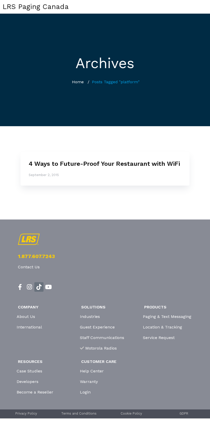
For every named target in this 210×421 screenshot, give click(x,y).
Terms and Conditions (79, 413)
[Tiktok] (39, 287)
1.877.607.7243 (36, 256)
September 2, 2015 (44, 175)
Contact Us (29, 266)
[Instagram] (29, 287)
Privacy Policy (26, 413)
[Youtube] (48, 287)
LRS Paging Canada (36, 7)
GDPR (184, 413)
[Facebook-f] (20, 287)
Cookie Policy (131, 413)
